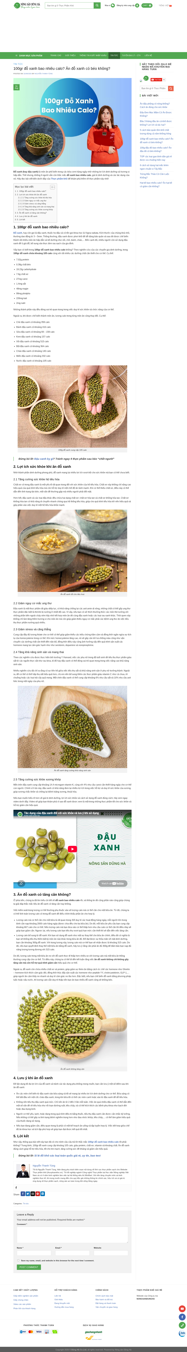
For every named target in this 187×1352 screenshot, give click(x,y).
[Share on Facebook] (23, 1193)
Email (58, 1248)
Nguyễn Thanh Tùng (44, 73)
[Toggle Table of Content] (51, 187)
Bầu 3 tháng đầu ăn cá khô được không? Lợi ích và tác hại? (156, 123)
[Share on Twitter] (28, 1193)
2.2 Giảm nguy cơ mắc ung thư (33, 201)
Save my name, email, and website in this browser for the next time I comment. (57, 1260)
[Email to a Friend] (33, 1193)
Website (97, 1248)
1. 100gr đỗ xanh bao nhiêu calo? (31, 191)
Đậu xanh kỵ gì (43, 458)
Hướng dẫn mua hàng (64, 1307)
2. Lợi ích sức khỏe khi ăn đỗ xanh (32, 194)
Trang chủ (55, 55)
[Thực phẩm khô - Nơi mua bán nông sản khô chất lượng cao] (27, 5)
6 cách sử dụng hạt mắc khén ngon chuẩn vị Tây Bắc (154, 167)
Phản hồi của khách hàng (24, 1308)
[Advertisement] (93, 31)
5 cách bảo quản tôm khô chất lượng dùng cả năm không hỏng (155, 132)
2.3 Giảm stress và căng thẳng (33, 204)
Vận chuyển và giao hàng (107, 1307)
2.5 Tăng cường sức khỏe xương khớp (37, 210)
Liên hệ (148, 55)
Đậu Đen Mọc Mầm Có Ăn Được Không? (156, 114)
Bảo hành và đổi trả (104, 1299)
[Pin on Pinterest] (37, 1193)
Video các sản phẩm (22, 1304)
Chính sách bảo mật (104, 1296)
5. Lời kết (21, 219)
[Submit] (97, 5)
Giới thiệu (70, 55)
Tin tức (114, 55)
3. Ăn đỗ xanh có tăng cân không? (32, 213)
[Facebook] (16, 1187)
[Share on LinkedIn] (42, 1193)
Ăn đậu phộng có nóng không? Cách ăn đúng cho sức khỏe (155, 105)
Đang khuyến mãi (62, 1303)
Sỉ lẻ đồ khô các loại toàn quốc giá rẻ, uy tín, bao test (67, 1155)
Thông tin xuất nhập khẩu (93, 55)
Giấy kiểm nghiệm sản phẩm (25, 1296)
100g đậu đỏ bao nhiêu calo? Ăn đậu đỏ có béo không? (156, 149)
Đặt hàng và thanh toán (106, 1303)
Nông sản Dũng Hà (123, 1350)
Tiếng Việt (164, 6)
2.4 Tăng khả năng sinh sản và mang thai (37, 207)
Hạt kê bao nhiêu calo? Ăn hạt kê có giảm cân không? (156, 185)
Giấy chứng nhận (20, 1300)
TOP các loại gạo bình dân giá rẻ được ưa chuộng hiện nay (156, 158)
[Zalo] (182, 1333)
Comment (22, 1224)
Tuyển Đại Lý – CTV (131, 55)
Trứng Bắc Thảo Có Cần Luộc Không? (154, 176)
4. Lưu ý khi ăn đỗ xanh (27, 216)
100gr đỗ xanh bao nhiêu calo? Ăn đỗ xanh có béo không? (156, 141)
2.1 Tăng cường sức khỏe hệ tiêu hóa (36, 198)
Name (20, 1248)
